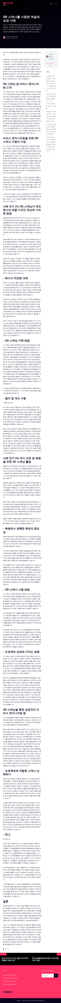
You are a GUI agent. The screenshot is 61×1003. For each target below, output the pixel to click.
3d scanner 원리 (33, 858)
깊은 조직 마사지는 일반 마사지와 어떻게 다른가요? (14, 959)
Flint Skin (25, 1000)
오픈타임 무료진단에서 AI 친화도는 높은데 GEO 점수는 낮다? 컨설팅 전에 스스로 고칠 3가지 (51, 83)
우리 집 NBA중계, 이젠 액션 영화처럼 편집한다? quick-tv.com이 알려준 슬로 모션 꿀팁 (51, 101)
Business (7, 949)
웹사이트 (8, 3)
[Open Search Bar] (56, 4)
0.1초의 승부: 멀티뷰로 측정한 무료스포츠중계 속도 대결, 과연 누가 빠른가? (51, 129)
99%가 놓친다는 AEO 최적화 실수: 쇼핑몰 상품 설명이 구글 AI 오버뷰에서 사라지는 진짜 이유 (51, 144)
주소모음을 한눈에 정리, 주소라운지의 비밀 (45, 959)
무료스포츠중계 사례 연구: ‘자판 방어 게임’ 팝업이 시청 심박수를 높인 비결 (51, 116)
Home (51, 3)
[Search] (56, 976)
